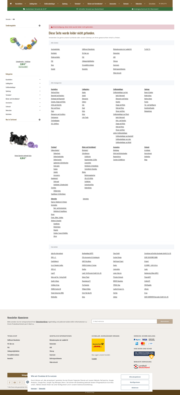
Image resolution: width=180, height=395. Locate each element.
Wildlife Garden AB (56, 289)
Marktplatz (54, 53)
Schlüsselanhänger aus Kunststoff (124, 136)
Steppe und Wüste (120, 105)
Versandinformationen (88, 65)
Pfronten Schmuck (118, 277)
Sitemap (115, 61)
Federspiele (56, 166)
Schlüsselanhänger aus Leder (123, 139)
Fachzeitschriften (89, 184)
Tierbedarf (8, 95)
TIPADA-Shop (116, 285)
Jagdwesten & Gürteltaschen (61, 163)
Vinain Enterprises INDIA (57, 293)
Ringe (145, 159)
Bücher (84, 172)
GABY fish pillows (86, 261)
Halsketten (147, 156)
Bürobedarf (85, 150)
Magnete (56, 230)
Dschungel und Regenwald (57, 99)
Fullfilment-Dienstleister (88, 49)
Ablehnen (135, 388)
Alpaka (84, 92)
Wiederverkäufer (55, 57)
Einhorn (84, 102)
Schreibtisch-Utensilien (91, 169)
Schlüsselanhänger (11, 87)
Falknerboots (57, 153)
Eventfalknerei (55, 261)
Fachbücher (88, 181)
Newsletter (85, 69)
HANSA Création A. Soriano (89, 265)
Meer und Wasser (55, 108)
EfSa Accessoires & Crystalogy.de (90, 257)
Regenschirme (117, 156)
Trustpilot (94, 359)
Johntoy (115, 297)
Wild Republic (147, 285)
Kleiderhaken (57, 227)
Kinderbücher (88, 188)
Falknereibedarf (55, 150)
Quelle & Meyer (55, 281)
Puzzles (146, 102)
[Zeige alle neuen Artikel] (39, 120)
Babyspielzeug (148, 111)
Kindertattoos (147, 95)
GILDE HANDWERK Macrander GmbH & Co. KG (156, 297)
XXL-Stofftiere (55, 123)
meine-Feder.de (117, 273)
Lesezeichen (88, 163)
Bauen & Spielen (148, 92)
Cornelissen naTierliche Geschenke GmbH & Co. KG (157, 253)
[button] (23, 79)
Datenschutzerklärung (42, 322)
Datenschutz (42, 388)
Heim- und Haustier (121, 120)
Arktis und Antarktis (56, 105)
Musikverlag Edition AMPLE (151, 273)
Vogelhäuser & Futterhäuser (58, 194)
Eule (83, 105)
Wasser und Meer (120, 111)
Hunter (115, 265)
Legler (146, 269)
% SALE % (163, 4)
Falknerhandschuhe (59, 156)
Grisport (146, 261)
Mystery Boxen (148, 99)
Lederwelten (116, 269)
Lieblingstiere (9, 83)
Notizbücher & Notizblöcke (91, 166)
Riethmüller (54, 297)
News (52, 65)
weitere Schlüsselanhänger (120, 133)
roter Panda (85, 117)
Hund (83, 108)
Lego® (53, 273)
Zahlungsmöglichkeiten (88, 61)
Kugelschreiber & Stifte (91, 159)
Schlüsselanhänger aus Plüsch (121, 114)
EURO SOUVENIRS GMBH (151, 257)
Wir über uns (85, 53)
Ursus (145, 293)
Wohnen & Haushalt (56, 220)
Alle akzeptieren (135, 377)
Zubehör (56, 172)
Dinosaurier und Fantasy (122, 99)
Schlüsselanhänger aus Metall (123, 142)
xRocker (146, 289)
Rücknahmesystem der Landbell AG (122, 49)
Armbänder (147, 150)
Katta (83, 111)
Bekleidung (116, 150)
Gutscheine (86, 199)
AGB (114, 57)
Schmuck (8, 106)
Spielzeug (8, 91)
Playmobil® (147, 277)
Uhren (55, 236)
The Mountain (85, 285)
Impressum (34, 388)
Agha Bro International (57, 253)
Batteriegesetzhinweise (119, 69)
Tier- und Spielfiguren (150, 105)
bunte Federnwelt (120, 95)
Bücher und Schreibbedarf (12, 99)
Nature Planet (85, 277)
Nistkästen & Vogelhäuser (60, 211)
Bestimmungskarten (90, 175)
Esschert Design (117, 257)
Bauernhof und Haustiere (57, 95)
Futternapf (56, 181)
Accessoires (57, 175)
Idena (83, 297)
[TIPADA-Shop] (10, 3)
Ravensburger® (86, 281)
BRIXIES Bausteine (118, 281)
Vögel (52, 111)
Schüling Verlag (55, 285)
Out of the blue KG (87, 293)
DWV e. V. (53, 257)
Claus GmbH (116, 253)
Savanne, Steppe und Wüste (58, 102)
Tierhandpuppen (55, 120)
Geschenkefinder (55, 49)
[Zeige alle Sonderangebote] (39, 26)
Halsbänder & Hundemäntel (61, 184)
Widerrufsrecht (117, 73)
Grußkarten (88, 156)
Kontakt (53, 69)
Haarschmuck (148, 153)
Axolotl (84, 95)
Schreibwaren (85, 153)
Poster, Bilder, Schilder (57, 217)
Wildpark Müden (86, 289)
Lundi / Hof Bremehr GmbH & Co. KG (91, 273)
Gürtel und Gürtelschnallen (120, 153)
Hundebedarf (54, 178)
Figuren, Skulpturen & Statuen (59, 202)
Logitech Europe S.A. (118, 289)
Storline (115, 293)
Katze (83, 114)
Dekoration (8, 110)
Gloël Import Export (118, 261)
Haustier (118, 102)
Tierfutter (53, 188)
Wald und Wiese (55, 92)
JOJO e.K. (53, 269)
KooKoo (84, 269)
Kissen (52, 214)
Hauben (56, 169)
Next (35, 49)
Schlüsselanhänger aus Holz (120, 92)
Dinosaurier (85, 99)
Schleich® (147, 281)
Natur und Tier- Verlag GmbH (58, 277)
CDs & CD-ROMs (89, 178)
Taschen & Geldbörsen (119, 159)
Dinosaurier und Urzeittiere (58, 114)
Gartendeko (54, 205)
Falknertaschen (57, 159)
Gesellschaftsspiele (149, 108)
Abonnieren (165, 321)
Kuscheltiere (9, 79)
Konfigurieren (135, 382)
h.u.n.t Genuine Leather (57, 265)
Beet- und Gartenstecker (60, 208)
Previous (11, 49)
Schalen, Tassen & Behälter (61, 233)
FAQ (52, 61)
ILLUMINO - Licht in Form (151, 265)
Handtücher (57, 224)
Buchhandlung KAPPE (87, 253)
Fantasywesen (54, 117)
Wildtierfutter (57, 191)
